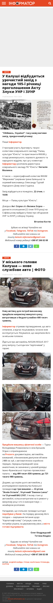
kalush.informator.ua (16, 599)
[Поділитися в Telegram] (23, 245)
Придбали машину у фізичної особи (21, 444)
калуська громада (39, 562)
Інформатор (15, 142)
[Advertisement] (26, 37)
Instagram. (42, 230)
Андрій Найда (16, 562)
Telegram (21, 230)
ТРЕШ (44, 583)
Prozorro (9, 454)
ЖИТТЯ (20, 583)
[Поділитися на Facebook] (16, 245)
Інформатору (9, 163)
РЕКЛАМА (36, 586)
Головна (10, 583)
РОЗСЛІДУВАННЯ (22, 586)
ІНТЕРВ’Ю (30, 589)
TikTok (30, 230)
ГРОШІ (36, 583)
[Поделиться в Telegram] (23, 568)
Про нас (46, 586)
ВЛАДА (28, 583)
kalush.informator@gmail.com (30, 237)
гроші (26, 562)
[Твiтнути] (30, 245)
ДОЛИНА (9, 586)
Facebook (11, 230)
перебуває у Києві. (12, 514)
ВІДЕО (39, 589)
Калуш (5, 564)
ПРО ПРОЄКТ (19, 589)
